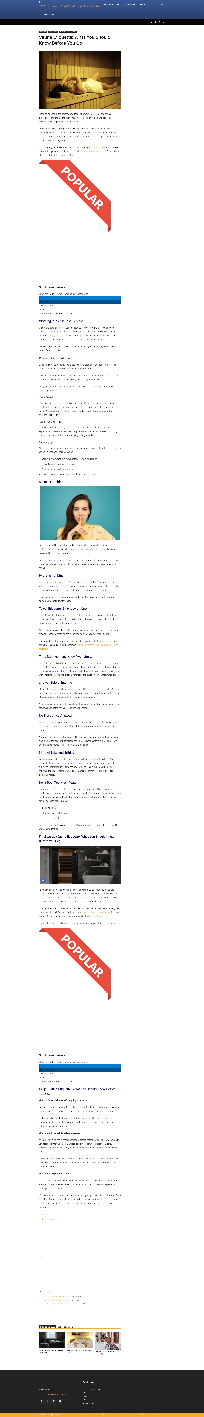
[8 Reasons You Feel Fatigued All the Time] (80, 1340)
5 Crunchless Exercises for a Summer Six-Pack (55, 1300)
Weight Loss (129, 5)
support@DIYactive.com (57, 1394)
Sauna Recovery (53, 31)
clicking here (99, 147)
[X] (163, 22)
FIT (104, 5)
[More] (125, 1315)
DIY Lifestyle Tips (64, 31)
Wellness (73, 31)
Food (111, 5)
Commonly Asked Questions (94, 1389)
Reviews (142, 1415)
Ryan (40, 1257)
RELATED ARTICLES (47, 1327)
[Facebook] (151, 22)
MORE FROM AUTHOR (66, 1327)
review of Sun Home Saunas (96, 912)
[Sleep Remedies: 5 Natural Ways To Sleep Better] (52, 1340)
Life (119, 5)
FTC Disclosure (47, 14)
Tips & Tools (43, 31)
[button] (162, 5)
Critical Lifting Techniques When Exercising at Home (57, 1304)
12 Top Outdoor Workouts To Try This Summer (56, 1296)
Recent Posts (48, 1219)
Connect (142, 5)
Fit (84, 1393)
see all (55, 1292)
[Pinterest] (159, 22)
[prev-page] (40, 1358)
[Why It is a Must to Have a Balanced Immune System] (108, 1341)
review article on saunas (93, 151)
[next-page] (44, 1358)
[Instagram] (155, 22)
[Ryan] (80, 1239)
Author (44, 1214)
